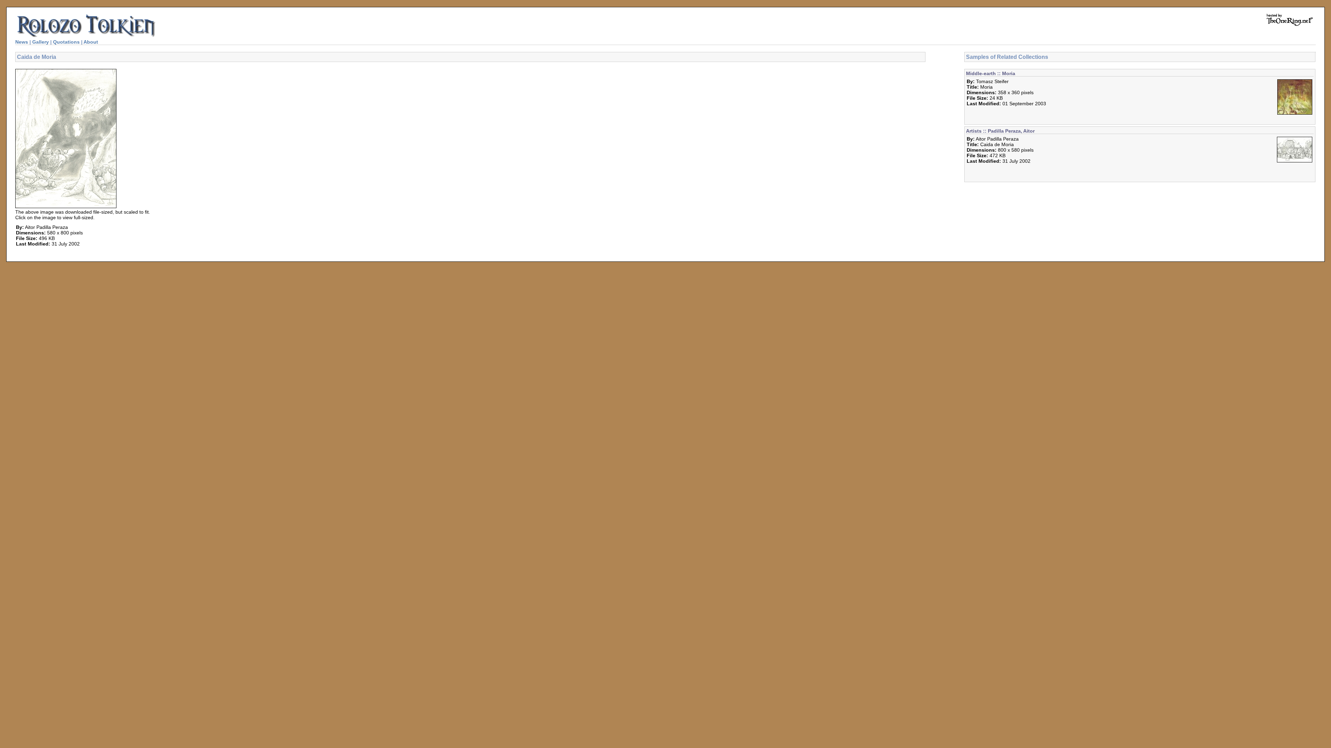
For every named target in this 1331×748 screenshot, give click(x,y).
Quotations (66, 42)
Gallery (40, 42)
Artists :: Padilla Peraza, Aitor (1000, 131)
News (21, 42)
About (91, 42)
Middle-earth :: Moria (990, 73)
